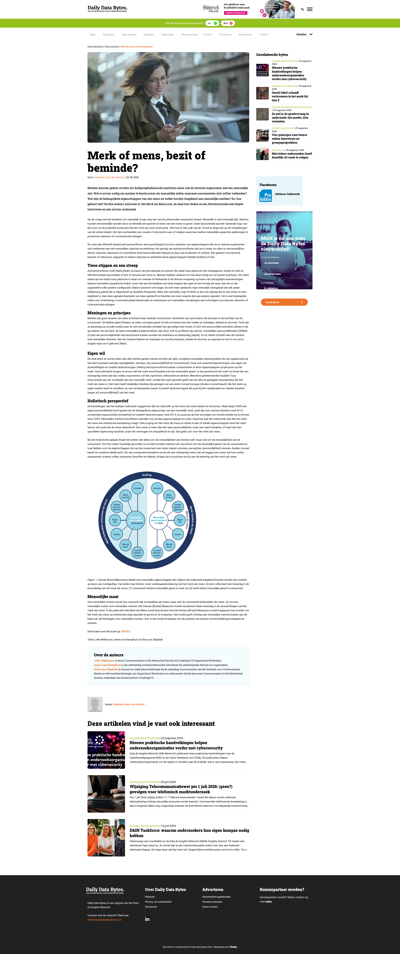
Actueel (135, 738)
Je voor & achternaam (270, 257)
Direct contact (210, 906)
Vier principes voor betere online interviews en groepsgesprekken (289, 138)
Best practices (190, 34)
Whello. (234, 946)
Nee (225, 23)
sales (268, 901)
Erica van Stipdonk (106, 669)
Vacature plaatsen (212, 901)
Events (208, 34)
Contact (264, 34)
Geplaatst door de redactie (108, 177)
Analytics (108, 34)
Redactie (150, 896)
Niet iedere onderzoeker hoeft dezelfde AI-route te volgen (292, 155)
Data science (129, 34)
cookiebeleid (164, 901)
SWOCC (126, 631)
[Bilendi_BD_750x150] (248, 17)
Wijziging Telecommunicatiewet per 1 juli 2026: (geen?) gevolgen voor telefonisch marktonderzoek (181, 789)
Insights (149, 34)
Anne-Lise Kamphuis (107, 665)
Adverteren (245, 34)
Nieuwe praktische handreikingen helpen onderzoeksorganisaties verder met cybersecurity (176, 745)
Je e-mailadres (267, 283)
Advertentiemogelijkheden (216, 896)
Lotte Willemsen (104, 660)
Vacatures (225, 34)
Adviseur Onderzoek (287, 194)
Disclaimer (151, 906)
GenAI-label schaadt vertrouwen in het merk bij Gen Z (290, 96)
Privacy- (149, 901)
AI (282, 85)
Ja (209, 23)
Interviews (167, 34)
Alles (92, 34)
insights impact (290, 106)
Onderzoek (291, 85)
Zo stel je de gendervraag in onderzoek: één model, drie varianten (290, 117)
